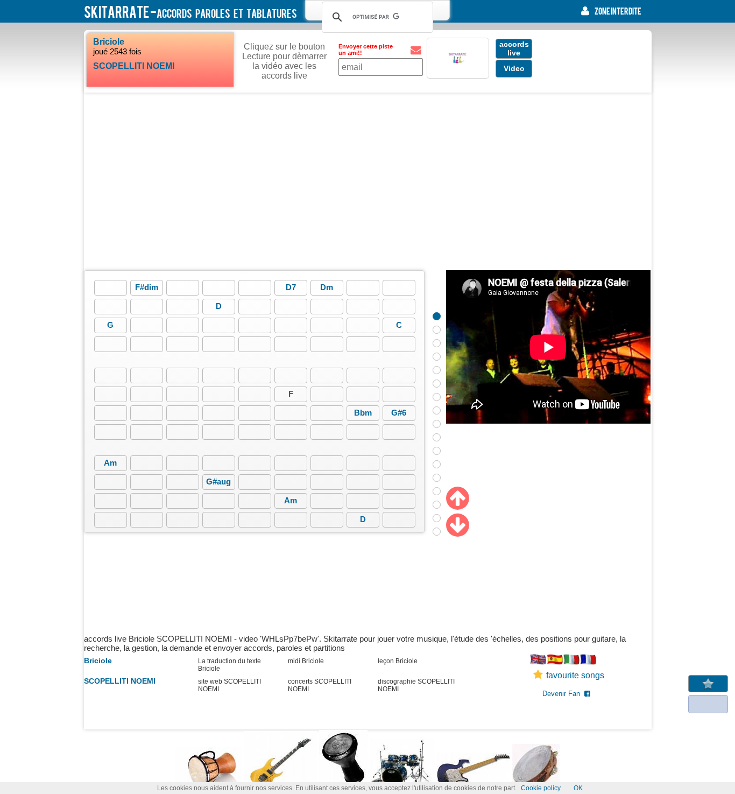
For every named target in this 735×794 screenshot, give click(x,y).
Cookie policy (541, 788)
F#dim (146, 287)
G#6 (398, 412)
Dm (326, 287)
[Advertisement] (367, 181)
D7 (291, 287)
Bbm (363, 412)
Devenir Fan (563, 694)
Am (110, 462)
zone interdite (618, 11)
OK (578, 788)
